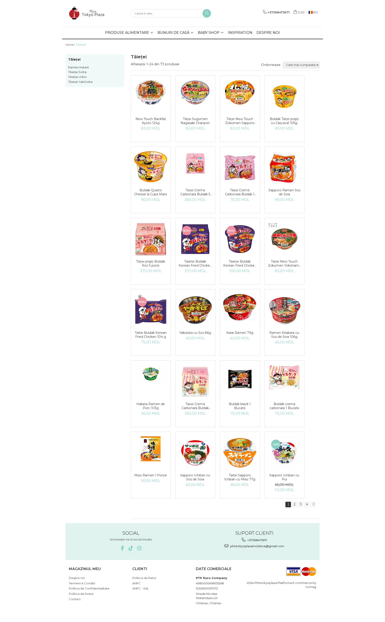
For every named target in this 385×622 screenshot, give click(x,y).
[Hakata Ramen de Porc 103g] (150, 374)
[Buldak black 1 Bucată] (239, 379)
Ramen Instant (78, 67)
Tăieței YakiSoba (80, 82)
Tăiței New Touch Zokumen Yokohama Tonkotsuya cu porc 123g (284, 263)
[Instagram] (139, 548)
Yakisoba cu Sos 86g (195, 333)
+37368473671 (257, 540)
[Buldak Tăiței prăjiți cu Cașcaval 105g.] (284, 96)
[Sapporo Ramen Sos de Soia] (284, 167)
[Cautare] (207, 13)
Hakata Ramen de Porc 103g (150, 406)
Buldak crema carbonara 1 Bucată (284, 406)
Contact (75, 599)
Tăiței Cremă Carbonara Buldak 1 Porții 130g (239, 192)
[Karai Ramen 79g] (239, 308)
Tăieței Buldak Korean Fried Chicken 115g (239, 263)
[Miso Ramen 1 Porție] (150, 448)
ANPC (136, 583)
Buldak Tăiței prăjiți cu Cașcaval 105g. (284, 121)
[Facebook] (122, 548)
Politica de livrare (81, 593)
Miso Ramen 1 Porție (150, 475)
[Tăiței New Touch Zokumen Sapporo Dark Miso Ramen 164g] (239, 92)
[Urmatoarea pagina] (313, 504)
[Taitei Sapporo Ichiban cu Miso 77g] (239, 452)
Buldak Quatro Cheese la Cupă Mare (150, 192)
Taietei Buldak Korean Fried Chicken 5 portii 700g (195, 263)
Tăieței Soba (77, 72)
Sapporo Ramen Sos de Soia (284, 192)
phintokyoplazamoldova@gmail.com (256, 546)
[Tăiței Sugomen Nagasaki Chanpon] (195, 92)
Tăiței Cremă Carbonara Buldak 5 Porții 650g (195, 192)
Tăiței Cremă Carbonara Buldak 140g (195, 406)
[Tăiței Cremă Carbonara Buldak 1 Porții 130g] (239, 167)
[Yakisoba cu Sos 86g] (195, 310)
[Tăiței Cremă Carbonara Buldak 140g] (195, 381)
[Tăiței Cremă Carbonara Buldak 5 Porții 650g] (195, 163)
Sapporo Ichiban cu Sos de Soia (195, 477)
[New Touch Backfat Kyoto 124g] (150, 92)
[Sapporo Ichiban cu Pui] (284, 452)
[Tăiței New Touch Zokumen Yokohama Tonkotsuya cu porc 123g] (284, 239)
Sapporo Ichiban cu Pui (284, 477)
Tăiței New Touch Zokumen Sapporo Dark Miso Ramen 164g (239, 121)
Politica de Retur (144, 578)
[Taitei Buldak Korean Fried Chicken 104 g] (150, 310)
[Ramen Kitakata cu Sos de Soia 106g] (284, 310)
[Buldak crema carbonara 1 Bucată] (284, 377)
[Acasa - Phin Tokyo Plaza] (88, 13)
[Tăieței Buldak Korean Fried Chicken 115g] (239, 239)
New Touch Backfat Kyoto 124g (150, 121)
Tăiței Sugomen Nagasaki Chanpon (195, 121)
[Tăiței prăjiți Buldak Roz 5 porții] (150, 239)
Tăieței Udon (77, 77)
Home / (71, 44)
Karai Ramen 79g (239, 333)
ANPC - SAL (140, 588)
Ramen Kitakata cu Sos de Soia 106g (284, 335)
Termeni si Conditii (82, 583)
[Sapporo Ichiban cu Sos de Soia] (195, 452)
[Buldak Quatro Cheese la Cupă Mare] (150, 166)
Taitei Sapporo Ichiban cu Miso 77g (239, 477)
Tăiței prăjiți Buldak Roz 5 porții (150, 263)
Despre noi (77, 578)
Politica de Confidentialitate (89, 588)
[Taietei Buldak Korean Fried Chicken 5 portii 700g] (195, 239)
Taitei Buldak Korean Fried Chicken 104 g (151, 335)
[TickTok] (131, 548)
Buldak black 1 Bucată (240, 406)
